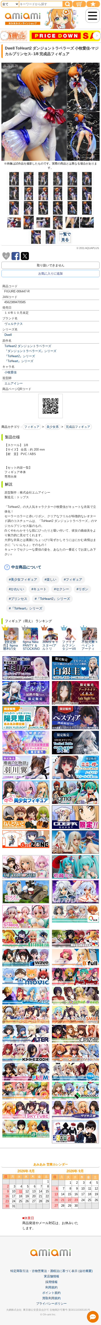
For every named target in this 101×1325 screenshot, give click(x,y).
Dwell (8, 335)
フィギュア (31, 427)
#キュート (39, 589)
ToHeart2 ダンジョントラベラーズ (27, 346)
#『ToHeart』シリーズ (25, 608)
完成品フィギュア (78, 427)
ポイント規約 (51, 1306)
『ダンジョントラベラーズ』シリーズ (30, 351)
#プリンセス (18, 599)
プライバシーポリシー (51, 1317)
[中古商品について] (50, 567)
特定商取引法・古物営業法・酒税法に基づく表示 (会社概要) (51, 1284)
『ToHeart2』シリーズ (19, 356)
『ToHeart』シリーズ (18, 361)
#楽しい (50, 579)
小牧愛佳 (10, 372)
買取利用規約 (51, 1311)
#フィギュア (73, 579)
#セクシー (61, 589)
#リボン (82, 589)
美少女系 (53, 427)
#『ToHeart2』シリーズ (52, 599)
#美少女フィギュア (23, 579)
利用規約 (51, 1300)
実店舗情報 (51, 1289)
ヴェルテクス (13, 324)
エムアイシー (13, 383)
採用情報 (51, 1295)
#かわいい (16, 589)
